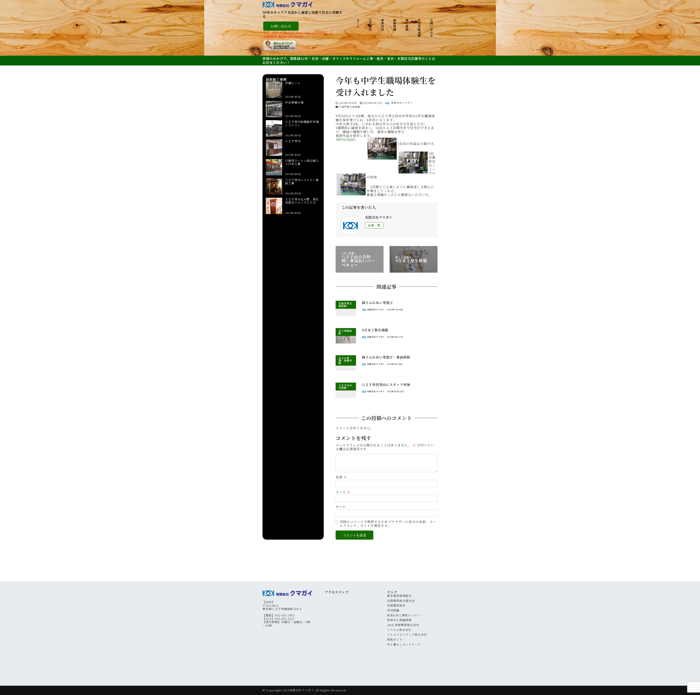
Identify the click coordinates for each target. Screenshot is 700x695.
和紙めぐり (394, 639)
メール (343, 492)
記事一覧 (374, 225)
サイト (341, 507)
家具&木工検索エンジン (403, 615)
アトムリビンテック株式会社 (407, 634)
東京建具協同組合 (399, 596)
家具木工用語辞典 (399, 620)
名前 (341, 477)
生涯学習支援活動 (350, 107)
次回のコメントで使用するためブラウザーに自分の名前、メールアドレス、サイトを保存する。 (388, 524)
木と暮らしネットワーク (404, 644)
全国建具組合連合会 (401, 601)
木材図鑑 (393, 610)
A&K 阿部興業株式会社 (403, 625)
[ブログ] (295, 45)
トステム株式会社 (399, 630)
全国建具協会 (396, 605)
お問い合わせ (281, 26)
